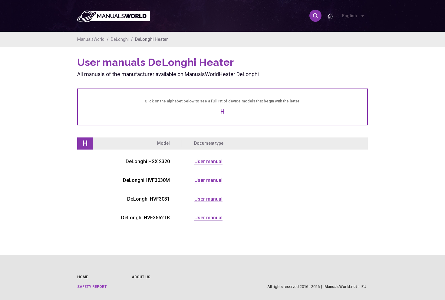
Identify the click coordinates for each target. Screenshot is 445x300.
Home (82, 277)
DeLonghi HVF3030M (146, 180)
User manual (208, 161)
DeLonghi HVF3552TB (145, 218)
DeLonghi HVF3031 (148, 199)
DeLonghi (120, 39)
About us (141, 277)
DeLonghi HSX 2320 (148, 161)
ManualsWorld (90, 39)
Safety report (92, 287)
